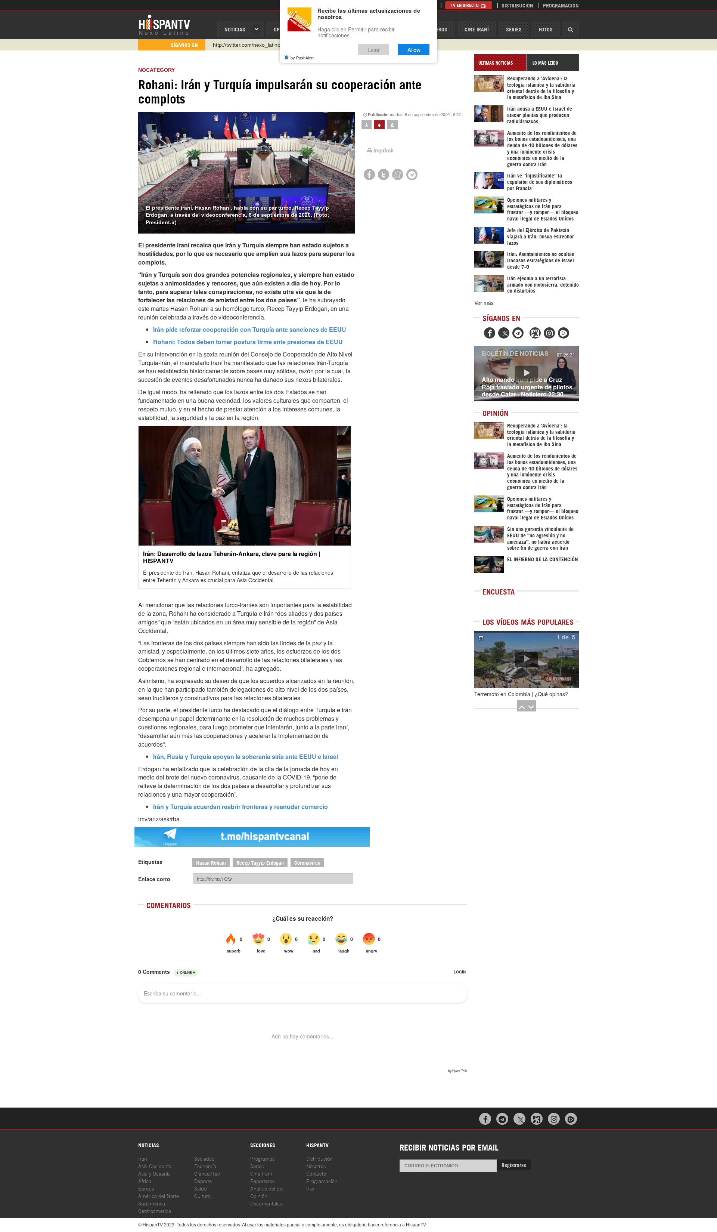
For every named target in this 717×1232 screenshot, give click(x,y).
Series (514, 29)
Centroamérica (154, 1210)
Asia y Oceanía (154, 1173)
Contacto (316, 1173)
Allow (413, 49)
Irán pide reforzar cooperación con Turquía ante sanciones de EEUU (249, 329)
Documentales (266, 1203)
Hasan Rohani (211, 862)
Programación (561, 5)
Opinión (258, 1195)
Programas (262, 1158)
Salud (200, 1188)
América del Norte (158, 1195)
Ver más (484, 302)
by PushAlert (302, 58)
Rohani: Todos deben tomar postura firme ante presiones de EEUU (248, 341)
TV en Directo (465, 5)
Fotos (546, 29)
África (144, 1180)
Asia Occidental (155, 1165)
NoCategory (156, 70)
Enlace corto (154, 879)
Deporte (203, 1180)
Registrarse (514, 1164)
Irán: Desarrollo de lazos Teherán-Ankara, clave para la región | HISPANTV (231, 557)
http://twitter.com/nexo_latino (246, 45)
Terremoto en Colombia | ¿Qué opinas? (521, 694)
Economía (205, 1165)
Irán (142, 1158)
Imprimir (383, 150)
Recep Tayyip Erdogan (260, 862)
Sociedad (204, 1158)
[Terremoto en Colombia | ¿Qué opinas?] (526, 659)
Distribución (517, 5)
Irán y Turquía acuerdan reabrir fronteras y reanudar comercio (240, 806)
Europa (146, 1188)
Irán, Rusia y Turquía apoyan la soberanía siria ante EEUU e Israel (245, 756)
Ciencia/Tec (207, 1173)
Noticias (234, 29)
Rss (310, 1188)
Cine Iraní (477, 29)
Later (373, 49)
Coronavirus (307, 862)
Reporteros (262, 1180)
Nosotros (316, 1165)
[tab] (500, 62)
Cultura (202, 1195)
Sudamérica (151, 1203)
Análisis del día (266, 1188)
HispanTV (164, 24)
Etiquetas (150, 861)
